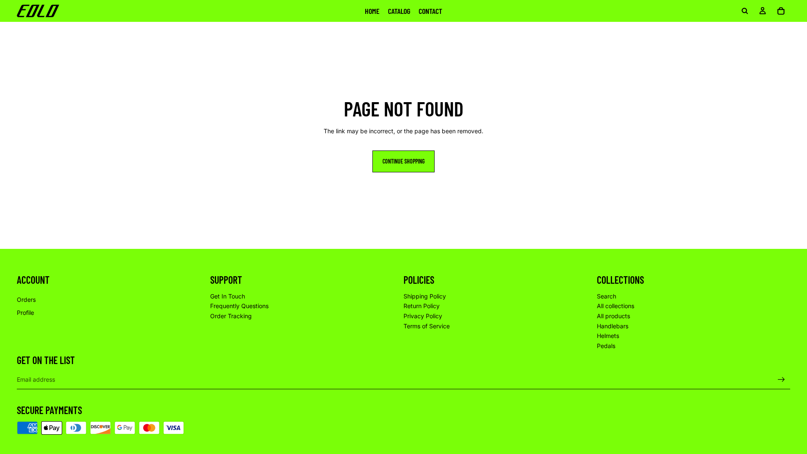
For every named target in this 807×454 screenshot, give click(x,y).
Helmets (608, 335)
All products (613, 315)
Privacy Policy (423, 315)
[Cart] (781, 11)
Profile (25, 312)
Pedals (606, 345)
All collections (615, 305)
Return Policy (422, 305)
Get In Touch (227, 296)
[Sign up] (781, 379)
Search (606, 296)
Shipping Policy (425, 296)
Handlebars (612, 326)
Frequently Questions (239, 305)
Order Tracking (231, 315)
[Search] (745, 11)
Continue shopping (403, 161)
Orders (26, 299)
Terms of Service (427, 326)
